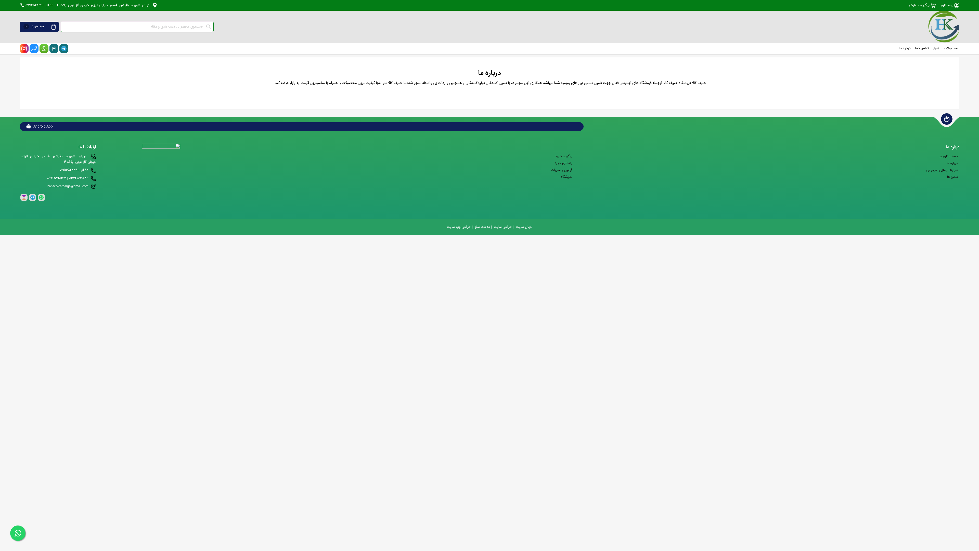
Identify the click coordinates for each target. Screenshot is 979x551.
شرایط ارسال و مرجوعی (942, 170)
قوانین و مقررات (561, 170)
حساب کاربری (949, 156)
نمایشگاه (566, 177)
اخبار (936, 48)
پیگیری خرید (563, 156)
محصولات (951, 48)
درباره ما (905, 48)
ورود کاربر (947, 5)
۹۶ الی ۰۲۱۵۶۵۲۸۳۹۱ (39, 5)
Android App (42, 126)
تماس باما (922, 48)
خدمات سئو (483, 227)
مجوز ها (952, 177)
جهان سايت (524, 227)
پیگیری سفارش (920, 5)
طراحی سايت (503, 227)
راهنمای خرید (563, 163)
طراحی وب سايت (458, 227)
